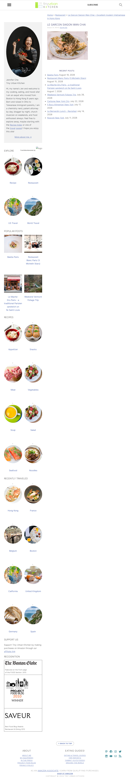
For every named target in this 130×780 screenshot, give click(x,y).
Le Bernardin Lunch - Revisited (62, 111)
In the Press (27, 760)
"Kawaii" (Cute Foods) (75, 760)
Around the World (75, 763)
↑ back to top (65, 743)
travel (12, 128)
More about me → (23, 137)
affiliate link (9, 651)
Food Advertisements (27, 150)
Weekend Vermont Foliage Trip (61, 94)
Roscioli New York (55, 117)
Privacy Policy (27, 765)
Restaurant (60, 15)
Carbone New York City (58, 101)
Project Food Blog (27, 763)
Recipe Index (16, 125)
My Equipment (26, 758)
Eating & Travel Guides (75, 755)
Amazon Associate (48, 770)
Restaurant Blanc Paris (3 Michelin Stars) (66, 78)
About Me (26, 755)
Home (50, 15)
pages (19, 128)
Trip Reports (75, 758)
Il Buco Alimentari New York (60, 104)
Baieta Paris (53, 75)
